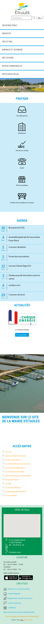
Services (6, 33)
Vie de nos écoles (22, 150)
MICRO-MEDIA (27, 620)
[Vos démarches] (22, 109)
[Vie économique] (22, 179)
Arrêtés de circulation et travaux (22, 203)
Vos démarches (22, 116)
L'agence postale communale (15, 456)
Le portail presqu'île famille (14, 472)
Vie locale (7, 41)
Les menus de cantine (13, 460)
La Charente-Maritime (13, 488)
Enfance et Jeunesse (12, 49)
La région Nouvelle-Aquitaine (15, 491)
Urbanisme (22, 133)
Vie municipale (9, 25)
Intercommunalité (12, 66)
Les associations (11, 495)
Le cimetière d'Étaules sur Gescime (17, 464)
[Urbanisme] (22, 127)
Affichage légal (10, 74)
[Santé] (22, 161)
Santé (22, 168)
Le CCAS (8, 452)
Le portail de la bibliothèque (15, 468)
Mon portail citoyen (12, 480)
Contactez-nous (15, 552)
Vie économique (22, 185)
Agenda (22, 220)
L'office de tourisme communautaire (18, 476)
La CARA (8, 484)
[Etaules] (22, 8)
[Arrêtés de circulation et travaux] (22, 196)
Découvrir (7, 57)
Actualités (22, 305)
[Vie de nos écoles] (22, 144)
